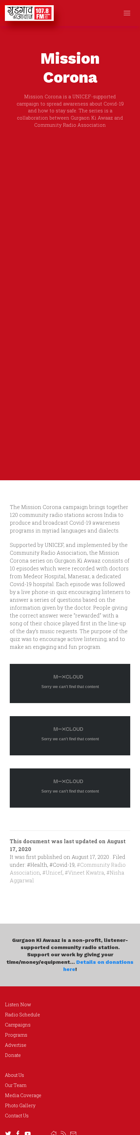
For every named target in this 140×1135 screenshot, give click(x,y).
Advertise (15, 1045)
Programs (16, 1035)
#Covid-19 (62, 864)
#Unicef (52, 872)
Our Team (15, 1085)
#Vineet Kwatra (84, 872)
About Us (14, 1075)
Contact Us (17, 1115)
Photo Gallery (20, 1105)
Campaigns (18, 1025)
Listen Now (18, 1004)
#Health (37, 864)
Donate (13, 1055)
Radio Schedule (22, 1015)
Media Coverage (23, 1095)
